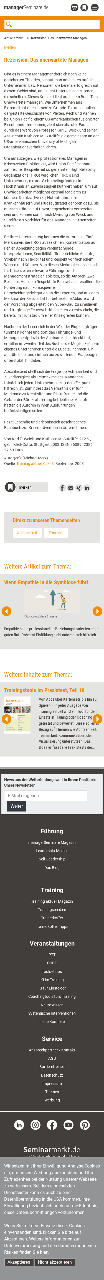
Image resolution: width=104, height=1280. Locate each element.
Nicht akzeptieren (55, 1262)
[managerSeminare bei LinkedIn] (19, 1124)
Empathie (56, 533)
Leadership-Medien (52, 851)
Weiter (17, 806)
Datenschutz (52, 1075)
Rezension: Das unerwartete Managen (59, 38)
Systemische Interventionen (52, 1013)
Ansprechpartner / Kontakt (52, 1050)
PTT (52, 954)
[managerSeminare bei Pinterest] (85, 1124)
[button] (26, 487)
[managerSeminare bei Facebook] (52, 1124)
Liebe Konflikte (52, 1021)
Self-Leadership (52, 859)
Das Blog (52, 867)
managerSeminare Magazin (52, 842)
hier (44, 1252)
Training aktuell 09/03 (35, 463)
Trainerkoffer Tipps (52, 926)
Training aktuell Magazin (52, 901)
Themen (52, 1092)
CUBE (52, 963)
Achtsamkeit (27, 533)
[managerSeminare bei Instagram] (35, 1124)
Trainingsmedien (52, 909)
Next (97, 611)
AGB (52, 1058)
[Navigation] (95, 8)
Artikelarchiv (13, 38)
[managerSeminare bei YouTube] (68, 1124)
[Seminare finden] (52, 1152)
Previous (6, 611)
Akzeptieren (18, 1262)
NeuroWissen (52, 1005)
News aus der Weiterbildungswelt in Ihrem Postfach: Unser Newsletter (50, 782)
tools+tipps (52, 971)
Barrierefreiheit (52, 1066)
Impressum (52, 1083)
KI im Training (52, 980)
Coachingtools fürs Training (52, 996)
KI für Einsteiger (52, 988)
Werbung (52, 1100)
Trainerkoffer (52, 918)
